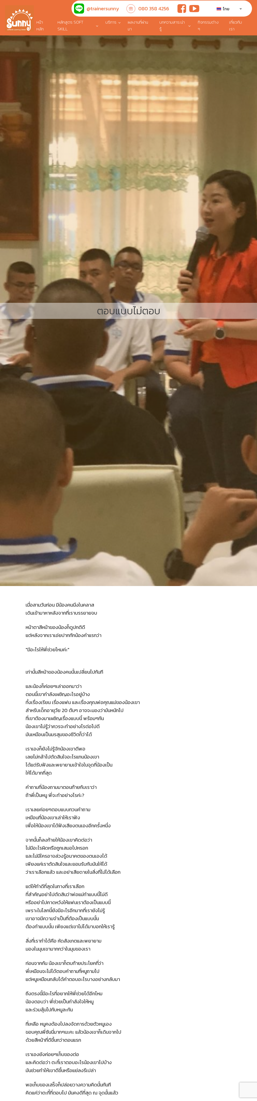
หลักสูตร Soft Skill (70, 25)
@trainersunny (103, 8)
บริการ (110, 22)
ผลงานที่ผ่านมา (138, 25)
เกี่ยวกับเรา (235, 25)
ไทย (225, 9)
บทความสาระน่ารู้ (172, 25)
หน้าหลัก (40, 25)
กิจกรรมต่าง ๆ (208, 25)
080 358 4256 (153, 8)
